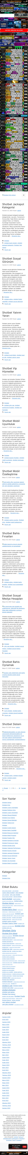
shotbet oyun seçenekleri (15, 584)
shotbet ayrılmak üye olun (18, 905)
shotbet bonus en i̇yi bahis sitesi (14, 911)
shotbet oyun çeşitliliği (7, 972)
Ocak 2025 (5, 1029)
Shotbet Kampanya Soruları (10, 840)
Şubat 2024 (5, 1057)
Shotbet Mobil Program (9, 835)
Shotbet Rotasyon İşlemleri (10, 833)
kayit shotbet (8, 711)
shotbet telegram (7, 981)
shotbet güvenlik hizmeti (18, 939)
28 (20, 788)
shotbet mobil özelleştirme (14, 522)
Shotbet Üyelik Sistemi (9, 828)
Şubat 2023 (5, 1088)
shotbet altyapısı (18, 903)
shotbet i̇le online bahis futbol (17, 945)
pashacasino (15, 1138)
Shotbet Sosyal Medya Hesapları (12, 597)
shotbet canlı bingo (6, 917)
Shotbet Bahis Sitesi (9, 909)
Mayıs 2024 (5, 1050)
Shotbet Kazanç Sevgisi (9, 850)
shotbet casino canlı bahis (17, 919)
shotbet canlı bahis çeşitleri (18, 915)
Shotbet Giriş (6, 805)
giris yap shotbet (9, 646)
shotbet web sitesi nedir (18, 988)
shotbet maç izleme (17, 951)
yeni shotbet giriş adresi (19, 1004)
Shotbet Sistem (11, 724)
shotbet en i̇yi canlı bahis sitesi (8, 926)
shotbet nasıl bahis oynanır (7, 962)
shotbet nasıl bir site (18, 962)
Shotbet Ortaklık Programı (8, 968)
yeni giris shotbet (8, 1004)
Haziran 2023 (6, 1078)
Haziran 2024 (6, 1047)
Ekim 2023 (5, 1067)
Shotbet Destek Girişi (8, 845)
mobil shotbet (17, 899)
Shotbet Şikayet (6, 1000)
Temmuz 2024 (6, 1045)
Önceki (5, 788)
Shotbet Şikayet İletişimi (9, 815)
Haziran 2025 (6, 1022)
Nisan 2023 (5, 1083)
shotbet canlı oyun (6, 919)
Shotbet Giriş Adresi (9, 933)
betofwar (21, 1138)
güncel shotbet (17, 896)
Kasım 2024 (5, 1034)
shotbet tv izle (7, 986)
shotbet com (21, 923)
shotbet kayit (5, 947)
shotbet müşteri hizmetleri (8, 958)
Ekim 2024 (5, 1037)
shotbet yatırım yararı (13, 357)
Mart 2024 (5, 1055)
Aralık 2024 (5, 1032)
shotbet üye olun (19, 998)
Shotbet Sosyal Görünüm (11, 260)
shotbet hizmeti (18, 943)
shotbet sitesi (6, 978)
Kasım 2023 (5, 1065)
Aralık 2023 (5, 1062)
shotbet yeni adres (8, 992)
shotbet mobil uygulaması (8, 956)
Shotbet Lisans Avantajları (10, 807)
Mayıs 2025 (5, 1024)
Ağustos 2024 (6, 1042)
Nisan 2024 (5, 1052)
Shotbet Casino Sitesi (9, 923)
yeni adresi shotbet (9, 1002)
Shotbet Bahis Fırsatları (11, 535)
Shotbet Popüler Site (8, 838)
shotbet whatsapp (18, 460)
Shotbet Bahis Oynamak (11, 663)
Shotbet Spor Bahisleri (8, 979)
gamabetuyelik (7, 1138)
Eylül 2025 (5, 1019)
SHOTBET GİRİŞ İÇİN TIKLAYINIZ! (14, 30)
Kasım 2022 (5, 1095)
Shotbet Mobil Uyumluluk (11, 422)
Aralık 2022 (5, 1093)
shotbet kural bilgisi (10, 355)
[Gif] (14, 81)
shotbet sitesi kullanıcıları (16, 977)
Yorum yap (7, 250)
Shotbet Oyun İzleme (8, 818)
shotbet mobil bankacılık (7, 955)
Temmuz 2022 (6, 1105)
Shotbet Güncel (18, 936)
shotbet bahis (8, 775)
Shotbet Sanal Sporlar (17, 975)
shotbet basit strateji (10, 243)
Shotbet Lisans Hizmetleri (10, 812)
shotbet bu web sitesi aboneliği (8, 913)
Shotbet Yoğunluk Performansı (11, 848)
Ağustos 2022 (6, 1103)
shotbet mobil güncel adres (17, 955)
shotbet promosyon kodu (18, 974)
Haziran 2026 (6, 1017)
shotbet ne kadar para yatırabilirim (8, 966)
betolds (16, 1137)
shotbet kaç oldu (7, 949)
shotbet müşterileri (21, 960)
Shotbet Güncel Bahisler (9, 820)
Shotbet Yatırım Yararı (8, 858)
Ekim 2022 (5, 1098)
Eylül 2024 (5, 1040)
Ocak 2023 (5, 1090)
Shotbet (6, 240)
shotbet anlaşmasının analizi (7, 905)
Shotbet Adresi (6, 802)
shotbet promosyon (7, 974)
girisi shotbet (19, 892)
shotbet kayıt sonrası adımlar (14, 947)
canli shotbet (15, 890)
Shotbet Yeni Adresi (8, 994)
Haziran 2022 (6, 1108)
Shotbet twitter (17, 985)
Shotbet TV (13, 983)
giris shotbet (5, 894)
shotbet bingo (20, 909)
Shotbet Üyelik (19, 996)
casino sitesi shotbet (8, 892)
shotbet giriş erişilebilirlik (7, 935)
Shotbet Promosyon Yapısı (10, 843)
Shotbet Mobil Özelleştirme (11, 472)
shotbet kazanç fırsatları (11, 458)
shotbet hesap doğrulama (8, 943)
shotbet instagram (6, 945)
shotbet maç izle (6, 951)
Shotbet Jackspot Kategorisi (13, 206)
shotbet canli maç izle (7, 915)
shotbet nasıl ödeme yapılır (7, 964)
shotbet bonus (5, 911)
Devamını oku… (16, 236)
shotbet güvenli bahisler (15, 713)
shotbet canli (19, 913)
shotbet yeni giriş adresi (8, 996)
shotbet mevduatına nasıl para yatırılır (9, 953)
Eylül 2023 (5, 1070)
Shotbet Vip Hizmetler (9, 370)
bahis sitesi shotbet (6, 890)
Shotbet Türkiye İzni (8, 823)
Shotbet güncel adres (8, 937)
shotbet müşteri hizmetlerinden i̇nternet (9, 960)
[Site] (14, 50)
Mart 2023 (5, 1085)
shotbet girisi (20, 926)
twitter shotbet (16, 1000)
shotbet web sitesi (7, 988)
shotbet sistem (11, 778)
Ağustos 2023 (6, 1072)
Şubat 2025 (5, 1027)
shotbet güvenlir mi (7, 941)
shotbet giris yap (9, 405)
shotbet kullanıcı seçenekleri (18, 949)
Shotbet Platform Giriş (9, 810)
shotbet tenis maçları (6, 983)
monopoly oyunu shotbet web (7, 901)
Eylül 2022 (5, 1100)
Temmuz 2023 (6, 1075)
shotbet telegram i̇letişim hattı (19, 981)
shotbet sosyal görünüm (15, 301)
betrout (21, 1137)
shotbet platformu (18, 972)
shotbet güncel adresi (7, 939)
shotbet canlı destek (17, 917)
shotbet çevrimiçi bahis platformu (8, 998)
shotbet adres (8, 299)
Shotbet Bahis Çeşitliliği (9, 830)
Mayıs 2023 (5, 1080)
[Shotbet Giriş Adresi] (9, 195)
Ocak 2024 (5, 1060)
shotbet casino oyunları (11, 520)
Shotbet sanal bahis (7, 975)
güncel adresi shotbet (7, 896)
